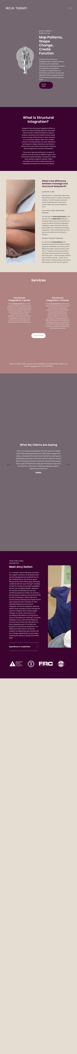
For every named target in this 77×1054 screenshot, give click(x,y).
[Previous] (9, 464)
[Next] (68, 464)
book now (44, 85)
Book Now (38, 335)
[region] (38, 313)
